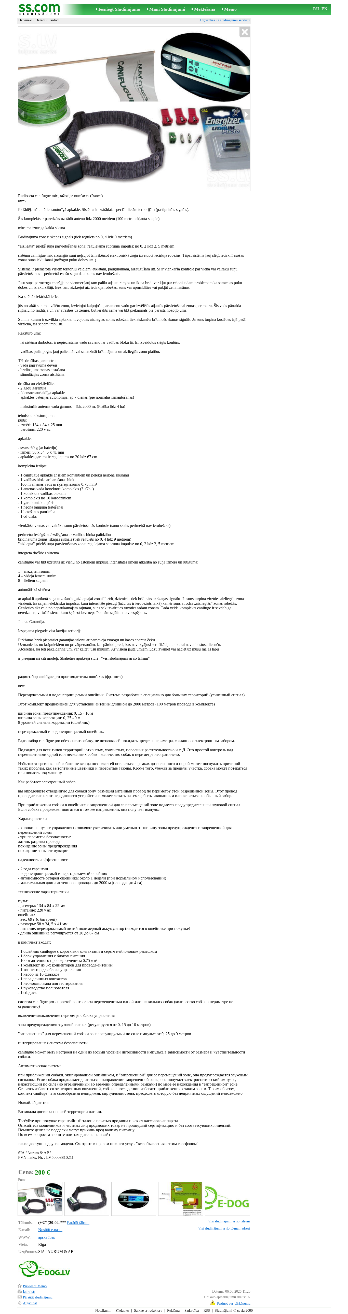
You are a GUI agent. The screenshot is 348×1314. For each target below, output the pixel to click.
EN (324, 9)
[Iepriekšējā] (22, 114)
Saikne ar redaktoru (148, 1310)
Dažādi (40, 20)
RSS (207, 1310)
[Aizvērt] (244, 32)
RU (316, 9)
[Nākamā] (245, 114)
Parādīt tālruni (78, 1222)
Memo (230, 9)
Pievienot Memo (35, 1286)
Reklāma (173, 1310)
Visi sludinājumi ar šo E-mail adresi (224, 1228)
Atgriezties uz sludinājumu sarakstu (224, 20)
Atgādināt (30, 1303)
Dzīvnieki (25, 20)
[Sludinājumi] (40, 10)
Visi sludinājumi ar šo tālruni (229, 1221)
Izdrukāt (29, 1292)
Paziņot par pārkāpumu (233, 1303)
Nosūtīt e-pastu (50, 1230)
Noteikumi (103, 1310)
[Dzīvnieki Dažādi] (40, 1199)
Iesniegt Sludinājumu (119, 9)
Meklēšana (204, 9)
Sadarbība (191, 1310)
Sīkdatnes (122, 1310)
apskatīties (46, 1237)
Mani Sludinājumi (167, 9)
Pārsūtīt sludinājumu (37, 1297)
